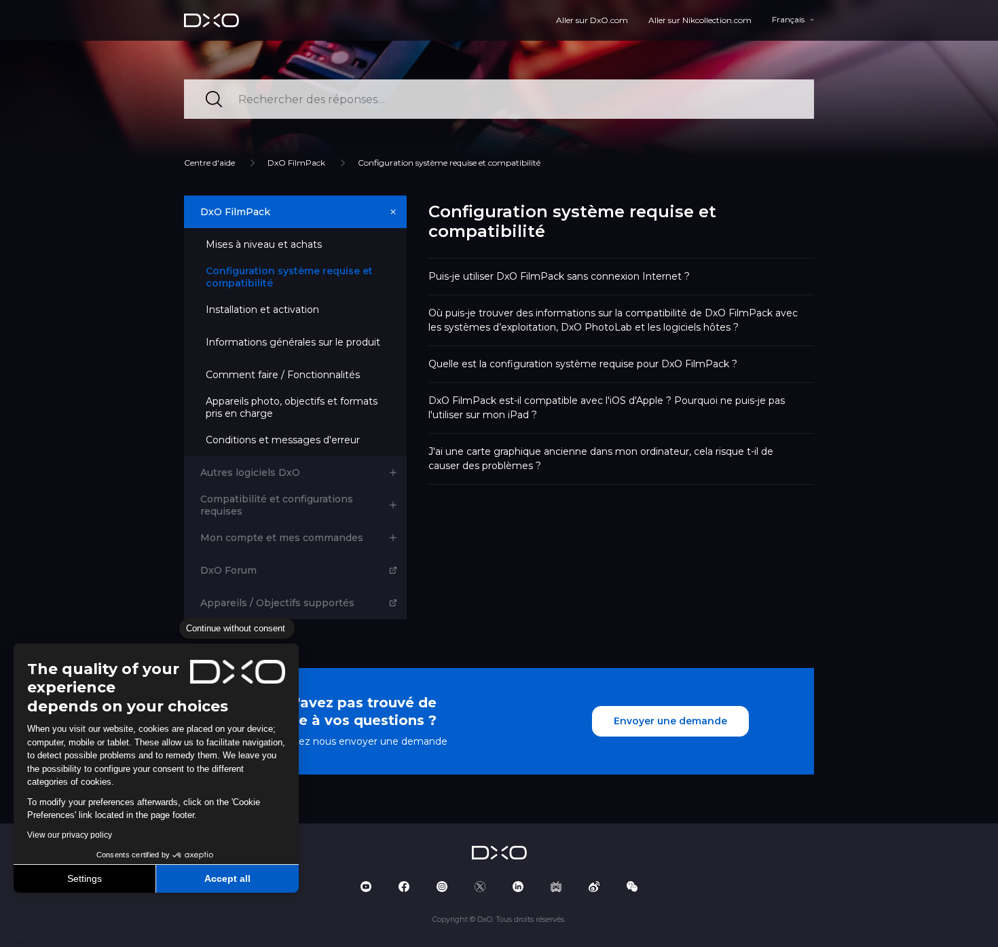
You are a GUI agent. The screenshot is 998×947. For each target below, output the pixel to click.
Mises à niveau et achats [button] (264, 244)
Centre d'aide (209, 162)
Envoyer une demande (670, 721)
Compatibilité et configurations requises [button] (276, 505)
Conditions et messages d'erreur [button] (283, 440)
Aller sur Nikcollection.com (700, 20)
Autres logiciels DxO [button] (250, 472)
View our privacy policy (69, 835)
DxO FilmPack (296, 162)
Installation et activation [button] (262, 309)
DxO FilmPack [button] (235, 212)
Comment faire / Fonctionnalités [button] (283, 375)
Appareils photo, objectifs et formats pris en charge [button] (291, 407)
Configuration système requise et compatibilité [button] (289, 277)
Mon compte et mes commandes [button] (281, 538)
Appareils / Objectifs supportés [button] (277, 603)
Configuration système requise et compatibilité (449, 162)
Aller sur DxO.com (592, 20)
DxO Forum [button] (228, 570)
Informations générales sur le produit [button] (293, 342)
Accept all (227, 878)
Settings (84, 878)
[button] (20, 932)
